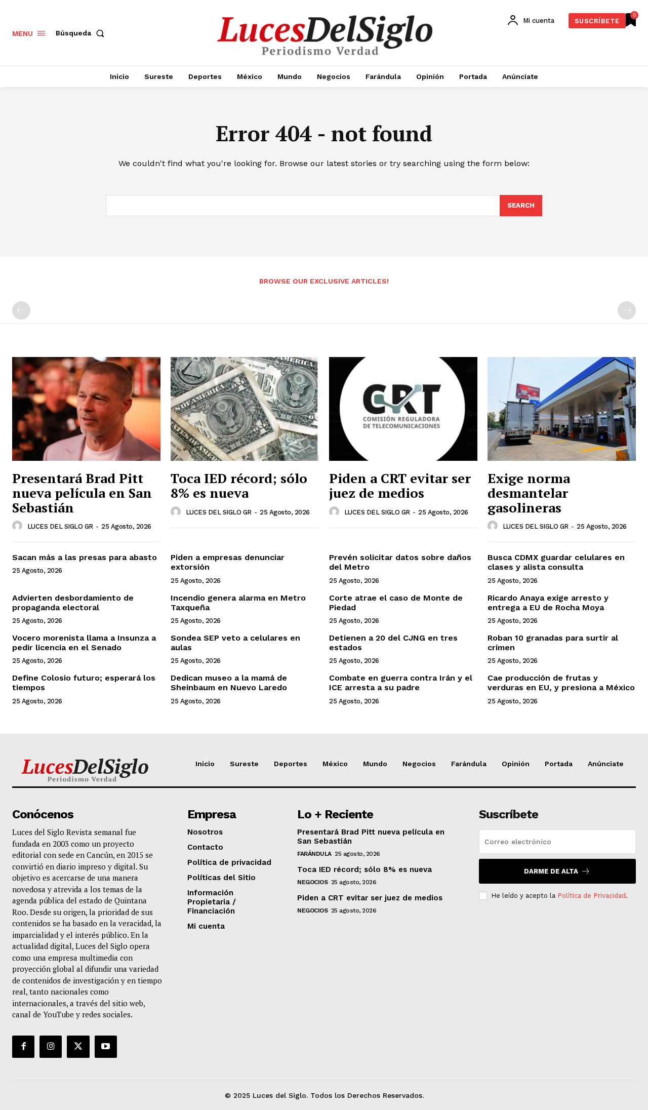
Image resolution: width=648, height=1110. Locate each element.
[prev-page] (21, 310)
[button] (82, 33)
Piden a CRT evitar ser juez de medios (400, 485)
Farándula (314, 853)
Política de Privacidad (591, 895)
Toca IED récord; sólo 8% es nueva (239, 485)
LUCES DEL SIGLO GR (60, 526)
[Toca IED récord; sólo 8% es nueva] (245, 409)
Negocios (312, 882)
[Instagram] (50, 1047)
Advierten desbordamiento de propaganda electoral (73, 602)
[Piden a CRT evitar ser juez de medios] (403, 409)
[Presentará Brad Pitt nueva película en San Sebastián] (86, 409)
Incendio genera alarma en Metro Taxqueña (238, 602)
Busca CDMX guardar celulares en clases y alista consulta (556, 562)
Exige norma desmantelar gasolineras (529, 492)
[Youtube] (106, 1047)
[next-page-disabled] (627, 310)
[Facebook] (23, 1047)
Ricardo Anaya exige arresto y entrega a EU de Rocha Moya (548, 602)
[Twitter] (78, 1047)
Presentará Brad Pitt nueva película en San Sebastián (82, 492)
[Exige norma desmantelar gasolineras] (562, 409)
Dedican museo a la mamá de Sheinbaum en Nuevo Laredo (229, 682)
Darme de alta (551, 871)
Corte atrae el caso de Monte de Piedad (396, 602)
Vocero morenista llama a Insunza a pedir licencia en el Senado (84, 642)
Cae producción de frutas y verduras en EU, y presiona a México (561, 682)
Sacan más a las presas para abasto (84, 557)
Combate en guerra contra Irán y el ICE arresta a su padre (400, 682)
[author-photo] (18, 526)
